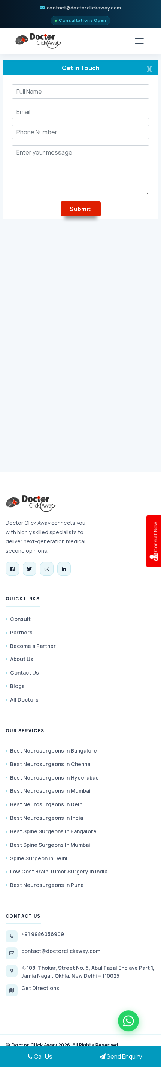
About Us (21, 659)
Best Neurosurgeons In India (46, 817)
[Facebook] (12, 569)
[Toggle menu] (139, 41)
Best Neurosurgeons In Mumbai (50, 790)
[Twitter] (29, 569)
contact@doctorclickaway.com (84, 7)
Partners (21, 632)
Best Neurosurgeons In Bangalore (53, 750)
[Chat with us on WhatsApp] (128, 1021)
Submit (81, 209)
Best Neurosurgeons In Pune (47, 884)
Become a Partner (33, 645)
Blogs (17, 686)
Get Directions (40, 988)
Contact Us (24, 672)
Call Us (42, 1056)
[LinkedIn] (64, 569)
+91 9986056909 (42, 934)
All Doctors (24, 699)
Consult (20, 618)
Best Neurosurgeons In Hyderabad (54, 777)
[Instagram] (47, 569)
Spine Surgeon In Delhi (38, 858)
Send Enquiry (124, 1056)
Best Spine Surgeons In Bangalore (53, 831)
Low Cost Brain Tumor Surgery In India (58, 871)
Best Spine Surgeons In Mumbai (50, 844)
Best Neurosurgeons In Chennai (51, 764)
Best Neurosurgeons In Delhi (47, 804)
